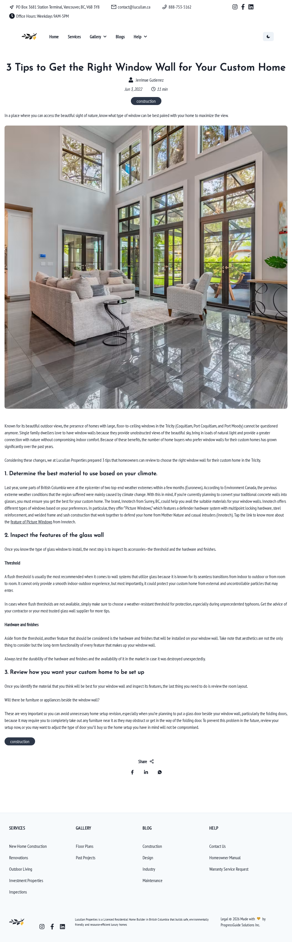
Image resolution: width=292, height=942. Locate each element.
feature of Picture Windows (31, 522)
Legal (225, 918)
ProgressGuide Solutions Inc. (240, 924)
